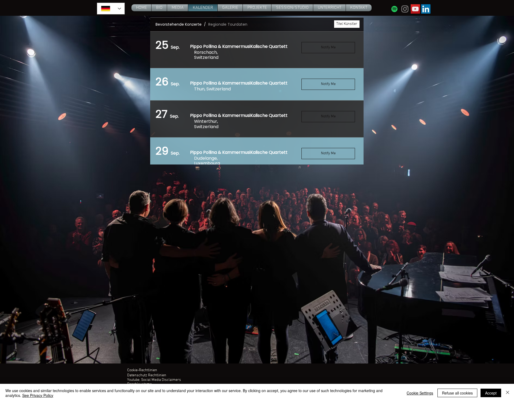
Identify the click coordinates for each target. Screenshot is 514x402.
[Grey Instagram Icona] (405, 9)
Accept (491, 393)
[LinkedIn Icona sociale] (425, 9)
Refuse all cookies (457, 393)
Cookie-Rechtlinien (142, 370)
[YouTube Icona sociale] (415, 9)
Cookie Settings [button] (420, 393)
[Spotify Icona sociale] (394, 9)
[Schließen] (507, 393)
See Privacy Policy (37, 395)
